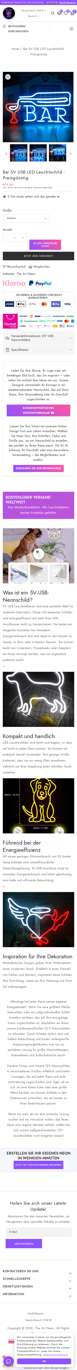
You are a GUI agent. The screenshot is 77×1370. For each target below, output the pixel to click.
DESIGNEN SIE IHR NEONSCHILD (38, 468)
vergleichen (41, 266)
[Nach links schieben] (6, 154)
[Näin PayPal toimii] (40, 283)
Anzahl (7, 230)
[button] (53, 13)
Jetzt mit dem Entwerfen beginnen (38, 1165)
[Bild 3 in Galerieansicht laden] (57, 153)
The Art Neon (25, 274)
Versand (18, 187)
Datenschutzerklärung (55, 1354)
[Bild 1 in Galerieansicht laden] (18, 153)
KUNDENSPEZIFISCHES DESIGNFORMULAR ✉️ (38, 410)
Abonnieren (23, 1244)
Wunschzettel (16, 266)
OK (44, 1361)
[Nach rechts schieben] (70, 154)
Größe (7, 210)
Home (15, 49)
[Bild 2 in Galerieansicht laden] (38, 153)
